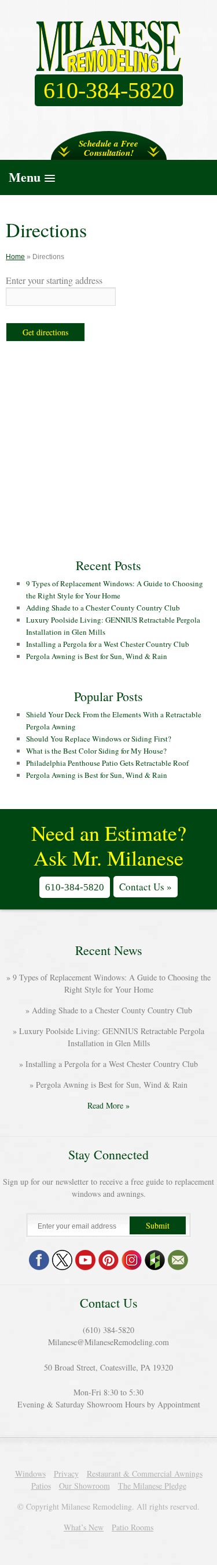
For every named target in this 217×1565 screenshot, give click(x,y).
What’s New (84, 1527)
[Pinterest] (108, 1260)
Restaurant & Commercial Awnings (145, 1473)
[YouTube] (85, 1260)
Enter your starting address (54, 280)
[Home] (108, 46)
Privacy (66, 1473)
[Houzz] (155, 1260)
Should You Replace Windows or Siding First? (98, 738)
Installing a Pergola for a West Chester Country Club (107, 644)
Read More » (108, 1105)
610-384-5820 (74, 887)
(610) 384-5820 (108, 1329)
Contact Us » (145, 886)
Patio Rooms (132, 1527)
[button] (108, 177)
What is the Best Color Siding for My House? (96, 751)
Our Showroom (84, 1485)
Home (15, 257)
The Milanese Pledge (152, 1485)
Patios (41, 1485)
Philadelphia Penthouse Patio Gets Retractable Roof (107, 763)
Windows (30, 1473)
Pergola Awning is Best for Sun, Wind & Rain (96, 656)
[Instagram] (132, 1260)
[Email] (178, 1260)
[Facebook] (39, 1260)
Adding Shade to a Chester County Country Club (103, 607)
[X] (62, 1260)
